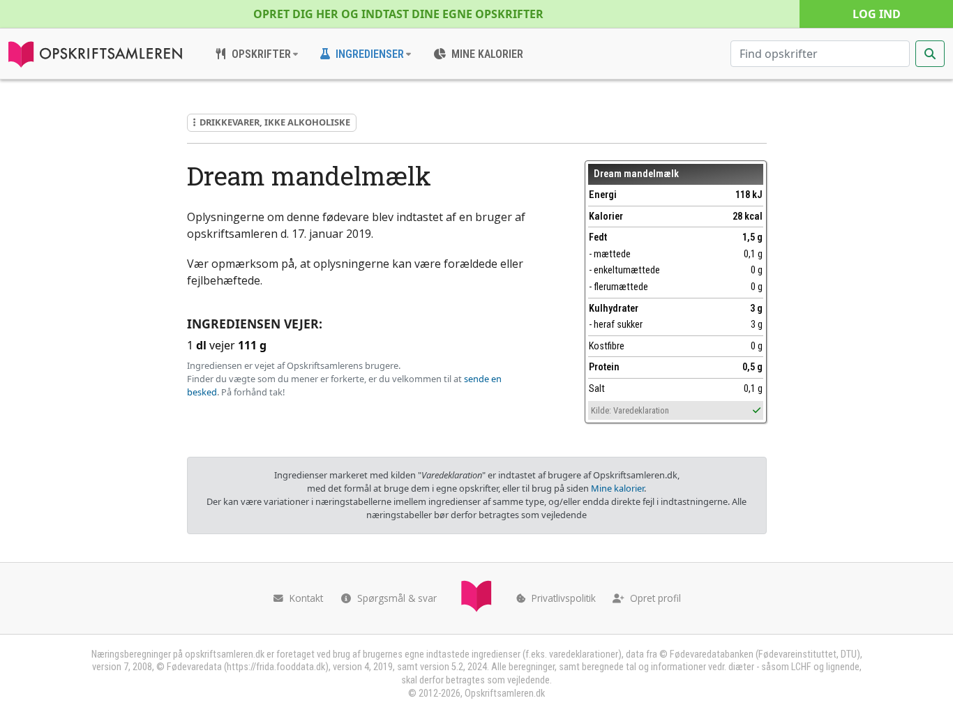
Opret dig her (398, 14)
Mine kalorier (617, 488)
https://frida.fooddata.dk (276, 667)
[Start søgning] (930, 53)
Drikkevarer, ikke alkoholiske (275, 122)
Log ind (877, 14)
